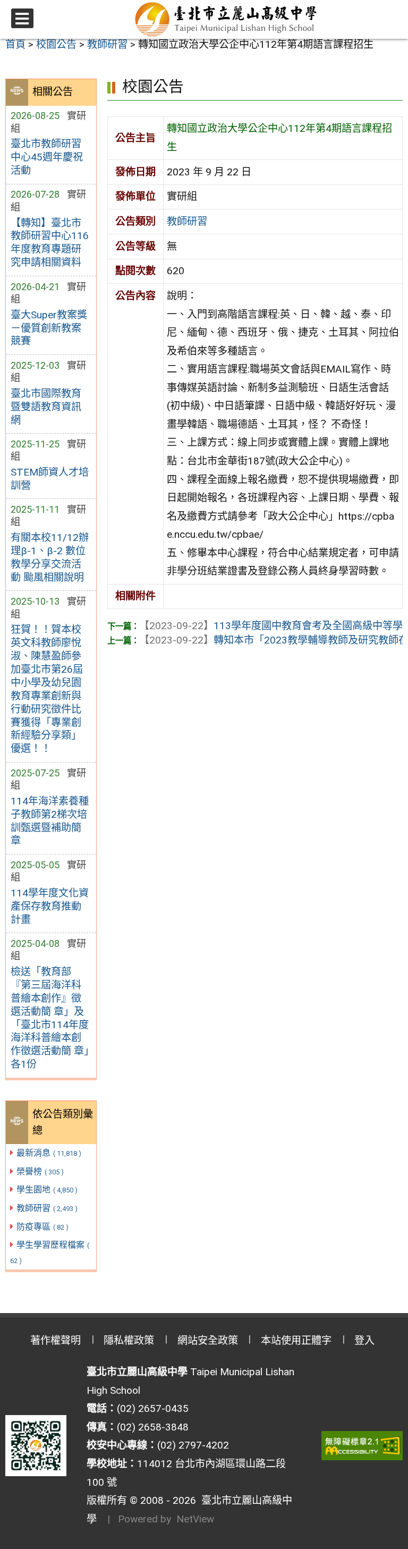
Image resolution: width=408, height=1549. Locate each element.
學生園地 (47, 1189)
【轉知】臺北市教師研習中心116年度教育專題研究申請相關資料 (50, 243)
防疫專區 (42, 1227)
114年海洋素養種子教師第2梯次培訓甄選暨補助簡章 (50, 821)
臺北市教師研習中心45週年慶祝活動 (47, 157)
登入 (364, 1340)
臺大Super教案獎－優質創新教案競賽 (49, 328)
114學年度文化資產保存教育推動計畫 (50, 906)
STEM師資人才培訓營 (50, 479)
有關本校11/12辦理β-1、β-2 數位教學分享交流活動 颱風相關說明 (50, 557)
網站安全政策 (207, 1340)
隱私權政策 (129, 1340)
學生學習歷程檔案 (50, 1252)
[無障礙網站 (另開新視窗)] (362, 1445)
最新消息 (48, 1153)
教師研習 (47, 1208)
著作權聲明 (55, 1340)
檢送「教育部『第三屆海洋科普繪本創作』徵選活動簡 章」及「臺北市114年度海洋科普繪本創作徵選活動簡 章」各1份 (50, 1018)
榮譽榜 (40, 1171)
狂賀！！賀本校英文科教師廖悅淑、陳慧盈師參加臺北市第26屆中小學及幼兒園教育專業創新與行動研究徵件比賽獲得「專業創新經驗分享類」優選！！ (47, 689)
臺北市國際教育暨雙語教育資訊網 (46, 406)
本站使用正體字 (296, 1340)
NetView (195, 1519)
